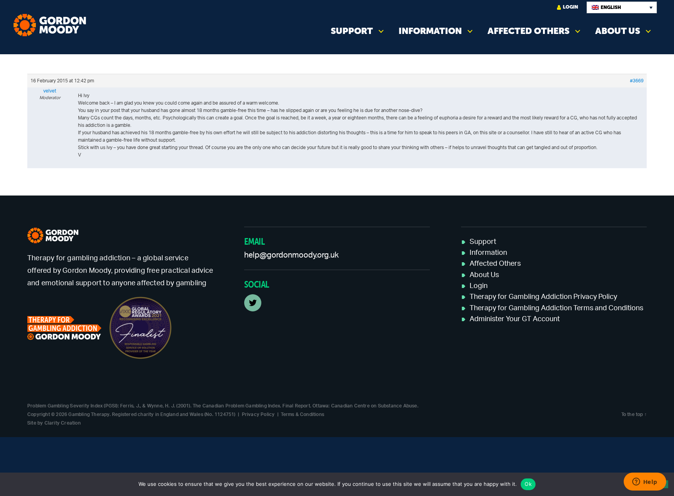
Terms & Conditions (302, 414)
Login (570, 7)
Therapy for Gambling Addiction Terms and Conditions (556, 308)
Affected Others (528, 31)
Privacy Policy (258, 414)
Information (430, 31)
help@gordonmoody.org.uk (291, 255)
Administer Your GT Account (515, 319)
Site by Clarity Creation (54, 423)
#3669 (637, 80)
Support (352, 31)
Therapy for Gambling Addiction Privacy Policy (543, 296)
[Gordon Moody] (52, 25)
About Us (617, 31)
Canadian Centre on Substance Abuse (374, 406)
